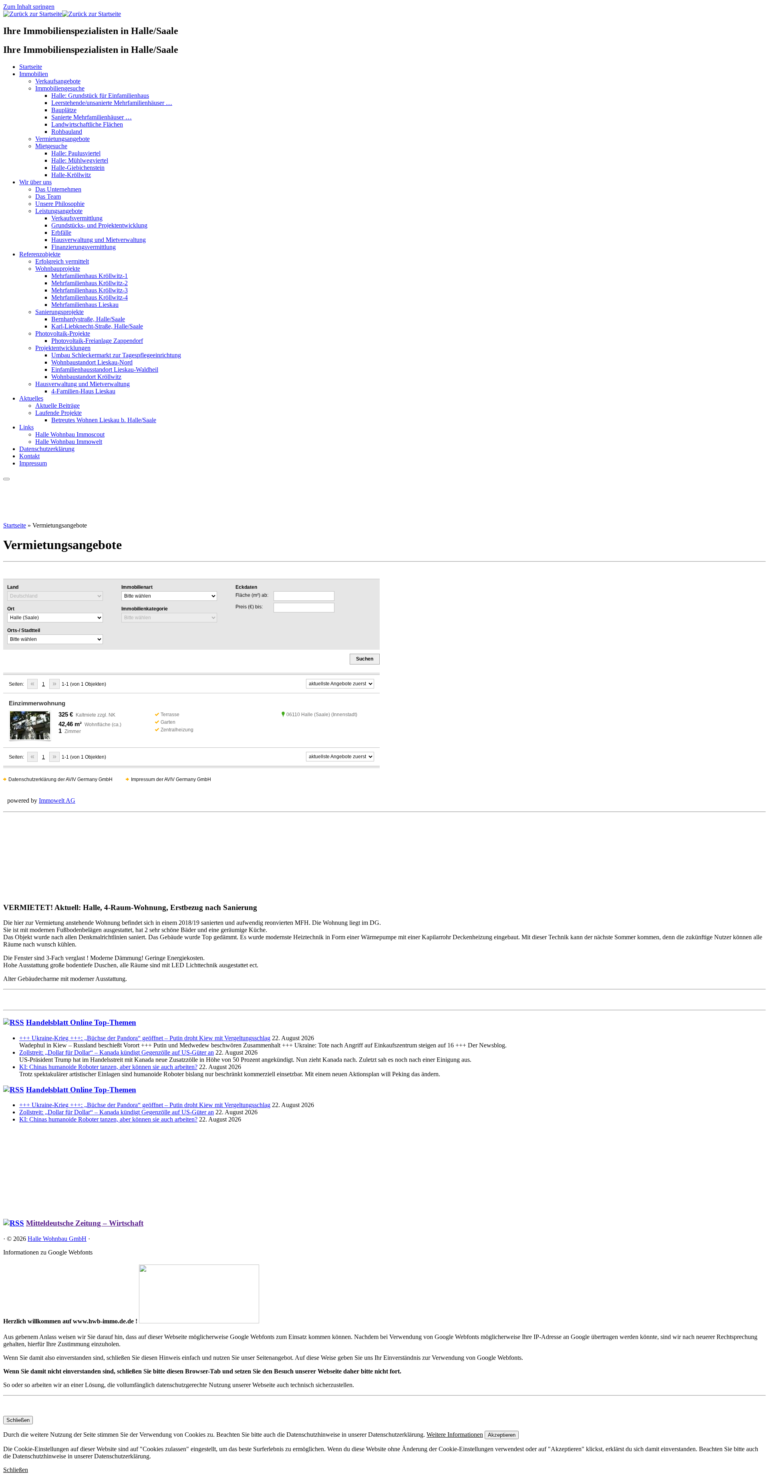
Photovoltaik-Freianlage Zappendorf (97, 340)
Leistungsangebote (59, 210)
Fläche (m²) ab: (252, 595)
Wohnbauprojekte (57, 268)
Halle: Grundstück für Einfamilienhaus (100, 95)
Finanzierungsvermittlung (83, 247)
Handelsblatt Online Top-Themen (81, 1022)
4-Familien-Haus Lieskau (83, 391)
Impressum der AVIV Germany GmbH (171, 779)
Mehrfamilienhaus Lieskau (85, 304)
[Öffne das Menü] (6, 479)
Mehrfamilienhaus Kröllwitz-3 (89, 290)
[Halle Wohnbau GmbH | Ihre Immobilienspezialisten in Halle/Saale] (62, 13)
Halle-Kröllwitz (71, 174)
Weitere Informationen (455, 1434)
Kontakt (29, 456)
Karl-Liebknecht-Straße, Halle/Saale (97, 326)
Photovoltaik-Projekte (62, 333)
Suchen (364, 659)
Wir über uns (35, 182)
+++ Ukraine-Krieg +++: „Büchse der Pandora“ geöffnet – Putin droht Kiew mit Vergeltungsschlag (144, 1038)
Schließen (18, 1420)
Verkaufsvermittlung (77, 218)
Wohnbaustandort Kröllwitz (86, 376)
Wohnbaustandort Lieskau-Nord (92, 362)
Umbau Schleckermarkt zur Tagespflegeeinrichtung (116, 355)
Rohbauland (66, 131)
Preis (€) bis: (249, 607)
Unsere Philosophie (60, 203)
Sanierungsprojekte (59, 311)
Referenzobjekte (39, 254)
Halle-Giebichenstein (78, 167)
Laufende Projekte (58, 412)
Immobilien (33, 73)
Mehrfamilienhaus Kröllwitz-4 (89, 297)
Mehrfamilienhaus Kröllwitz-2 (89, 283)
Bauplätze (63, 110)
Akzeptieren (501, 1435)
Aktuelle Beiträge (57, 405)
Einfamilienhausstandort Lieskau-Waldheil (104, 369)
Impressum (33, 463)
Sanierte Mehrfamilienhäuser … (91, 117)
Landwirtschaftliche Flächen (87, 124)
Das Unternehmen (58, 189)
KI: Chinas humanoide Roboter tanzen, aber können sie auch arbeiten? (108, 1066)
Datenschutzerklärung (46, 448)
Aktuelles (31, 398)
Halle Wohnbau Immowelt (68, 441)
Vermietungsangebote (62, 138)
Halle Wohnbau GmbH (57, 1238)
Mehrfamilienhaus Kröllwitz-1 (89, 275)
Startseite (30, 66)
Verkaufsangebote (58, 81)
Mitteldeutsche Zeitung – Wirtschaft (84, 1223)
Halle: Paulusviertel (76, 153)
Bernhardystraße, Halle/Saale (88, 319)
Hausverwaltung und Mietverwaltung (98, 239)
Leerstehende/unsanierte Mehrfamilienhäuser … (111, 102)
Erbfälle (61, 232)
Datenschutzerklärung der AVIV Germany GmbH (60, 779)
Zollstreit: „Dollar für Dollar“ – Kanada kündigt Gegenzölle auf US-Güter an (116, 1052)
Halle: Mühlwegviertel (79, 160)
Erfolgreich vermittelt (62, 261)
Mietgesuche (51, 146)
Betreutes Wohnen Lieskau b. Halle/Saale (103, 420)
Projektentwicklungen (63, 347)
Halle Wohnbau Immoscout (70, 434)
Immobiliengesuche (60, 88)
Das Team (48, 196)
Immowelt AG (57, 800)
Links (26, 427)
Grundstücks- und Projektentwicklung (99, 225)
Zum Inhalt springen (28, 6)
